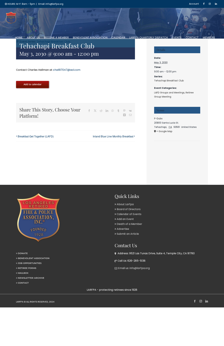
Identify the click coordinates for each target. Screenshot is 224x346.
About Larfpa (125, 204)
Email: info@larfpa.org (50, 4)
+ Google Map (164, 131)
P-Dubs (158, 118)
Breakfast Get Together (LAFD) (36, 136)
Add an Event (125, 219)
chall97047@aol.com (66, 70)
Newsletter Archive (30, 278)
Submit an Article (127, 234)
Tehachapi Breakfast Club (169, 80)
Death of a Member (129, 224)
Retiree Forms (26, 268)
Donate (22, 253)
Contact (23, 282)
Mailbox (22, 273)
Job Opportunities (29, 263)
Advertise (122, 229)
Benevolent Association (33, 258)
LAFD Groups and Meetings (169, 92)
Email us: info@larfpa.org (134, 268)
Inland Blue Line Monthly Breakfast (113, 136)
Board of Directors (128, 209)
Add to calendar (32, 84)
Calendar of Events (128, 214)
